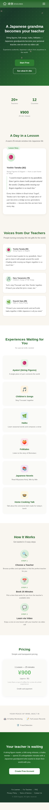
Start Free (24, 63)
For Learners (15, 790)
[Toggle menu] (44, 4)
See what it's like (24, 71)
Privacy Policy (12, 793)
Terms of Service (26, 793)
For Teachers (27, 790)
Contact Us (38, 793)
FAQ (36, 790)
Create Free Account (24, 771)
